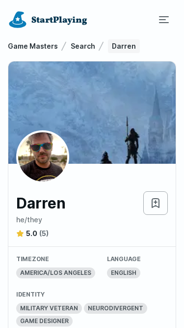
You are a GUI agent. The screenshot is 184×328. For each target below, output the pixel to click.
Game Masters (33, 46)
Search (83, 46)
